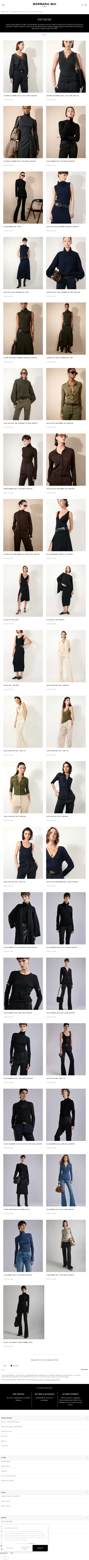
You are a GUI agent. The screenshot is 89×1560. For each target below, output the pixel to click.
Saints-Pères (5, 1466)
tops (61, 26)
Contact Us (5, 1446)
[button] (3, 5)
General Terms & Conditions (10, 1496)
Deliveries (4, 1436)
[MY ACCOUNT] (82, 5)
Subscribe (84, 1369)
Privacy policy (5, 1501)
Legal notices (5, 1506)
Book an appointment (8, 1476)
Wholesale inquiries (7, 1480)
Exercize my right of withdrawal (11, 1426)
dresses (56, 26)
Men (5, 1366)
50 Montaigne (5, 1461)
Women (15, 1366)
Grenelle (4, 1471)
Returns (3, 1441)
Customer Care (6, 1431)
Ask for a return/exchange (10, 1422)
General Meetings (7, 1521)
